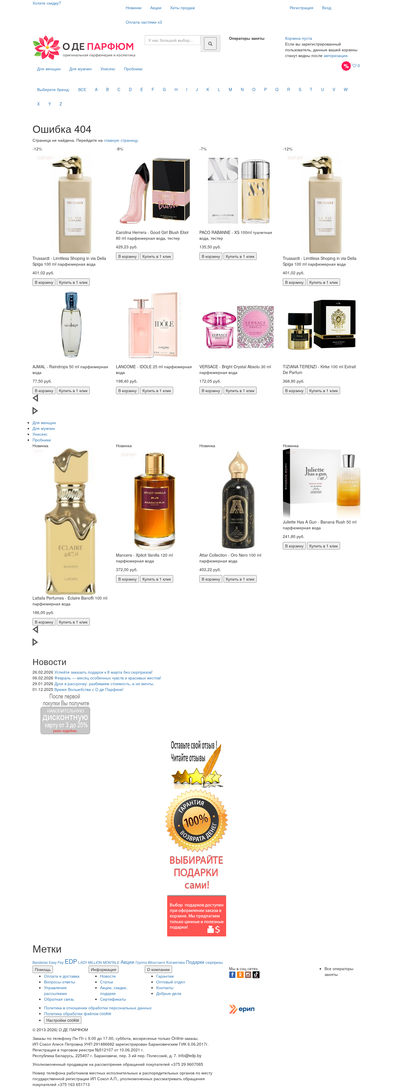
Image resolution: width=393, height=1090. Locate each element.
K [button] (208, 89)
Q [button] (276, 89)
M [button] (230, 89)
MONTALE (111, 962)
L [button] (219, 89)
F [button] (153, 89)
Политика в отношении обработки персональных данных (98, 1007)
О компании (158, 969)
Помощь (43, 969)
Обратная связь (59, 999)
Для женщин (49, 68)
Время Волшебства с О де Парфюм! (88, 689)
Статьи (106, 982)
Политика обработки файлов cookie (77, 1013)
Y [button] (49, 104)
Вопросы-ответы (59, 982)
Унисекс (107, 68)
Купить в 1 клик (73, 282)
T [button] (311, 89)
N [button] (242, 89)
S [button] (300, 89)
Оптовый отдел (170, 982)
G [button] (164, 89)
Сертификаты (113, 999)
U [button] (322, 89)
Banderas (40, 962)
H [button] (176, 89)
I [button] (186, 89)
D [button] (130, 89)
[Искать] (210, 43)
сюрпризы (214, 962)
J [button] (197, 89)
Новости (108, 976)
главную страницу (121, 140)
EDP (71, 961)
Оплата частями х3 (144, 22)
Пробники (133, 68)
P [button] (265, 89)
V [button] (334, 89)
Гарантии (165, 976)
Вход (326, 7)
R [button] (288, 89)
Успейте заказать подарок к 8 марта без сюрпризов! (103, 672)
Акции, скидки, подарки (113, 990)
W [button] (346, 89)
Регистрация (301, 7)
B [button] (107, 89)
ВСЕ (82, 89)
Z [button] (61, 104)
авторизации (336, 55)
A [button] (96, 89)
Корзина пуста (298, 38)
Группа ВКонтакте (150, 962)
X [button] (38, 104)
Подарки (195, 962)
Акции (155, 7)
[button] (196, 400)
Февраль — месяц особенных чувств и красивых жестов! (107, 678)
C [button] (118, 89)
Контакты (164, 987)
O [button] (253, 89)
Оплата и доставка (61, 976)
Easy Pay (56, 962)
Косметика (175, 962)
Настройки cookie (62, 1020)
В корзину (44, 282)
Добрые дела (168, 993)
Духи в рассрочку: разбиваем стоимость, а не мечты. (104, 683)
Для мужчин (80, 68)
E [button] (141, 89)
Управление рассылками (55, 990)
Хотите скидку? (47, 3)
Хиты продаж (182, 7)
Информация (103, 969)
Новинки (134, 7)
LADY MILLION (90, 962)
